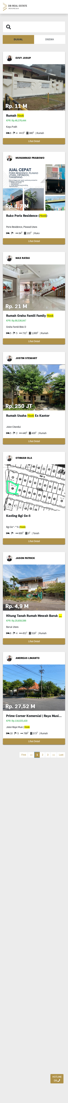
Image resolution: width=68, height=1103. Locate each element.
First (23, 754)
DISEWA (49, 39)
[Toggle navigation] (61, 7)
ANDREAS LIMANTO (28, 658)
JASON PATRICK (25, 558)
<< (31, 754)
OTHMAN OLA (24, 458)
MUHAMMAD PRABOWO (30, 157)
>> (53, 754)
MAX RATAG (23, 258)
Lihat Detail (34, 141)
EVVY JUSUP (23, 58)
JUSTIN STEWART (26, 358)
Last (61, 754)
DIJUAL (18, 39)
